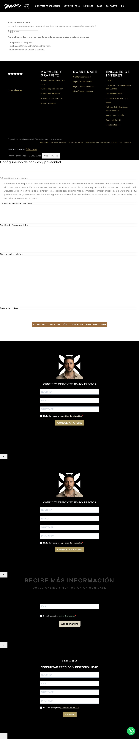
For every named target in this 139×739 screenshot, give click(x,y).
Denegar (35, 155)
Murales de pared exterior (51, 89)
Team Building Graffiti (115, 115)
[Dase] (17, 6)
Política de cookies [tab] (9, 308)
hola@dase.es (15, 90)
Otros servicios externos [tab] (11, 254)
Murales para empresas (50, 94)
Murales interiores (48, 103)
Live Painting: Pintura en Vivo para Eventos (118, 87)
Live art (109, 80)
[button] (131, 731)
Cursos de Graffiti (113, 120)
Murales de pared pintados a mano (52, 82)
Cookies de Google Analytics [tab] (14, 225)
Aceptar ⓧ (51, 155)
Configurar (17, 155)
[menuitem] (47, 6)
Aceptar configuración (50, 324)
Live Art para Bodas (114, 94)
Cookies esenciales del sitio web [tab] (16, 203)
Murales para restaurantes (51, 98)
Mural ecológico (113, 125)
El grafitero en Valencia (83, 91)
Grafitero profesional (82, 77)
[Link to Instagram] (133, 6)
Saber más (31, 149)
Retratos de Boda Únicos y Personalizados (117, 109)
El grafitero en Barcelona (83, 86)
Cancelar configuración (88, 324)
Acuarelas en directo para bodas (116, 100)
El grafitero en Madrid (82, 81)
